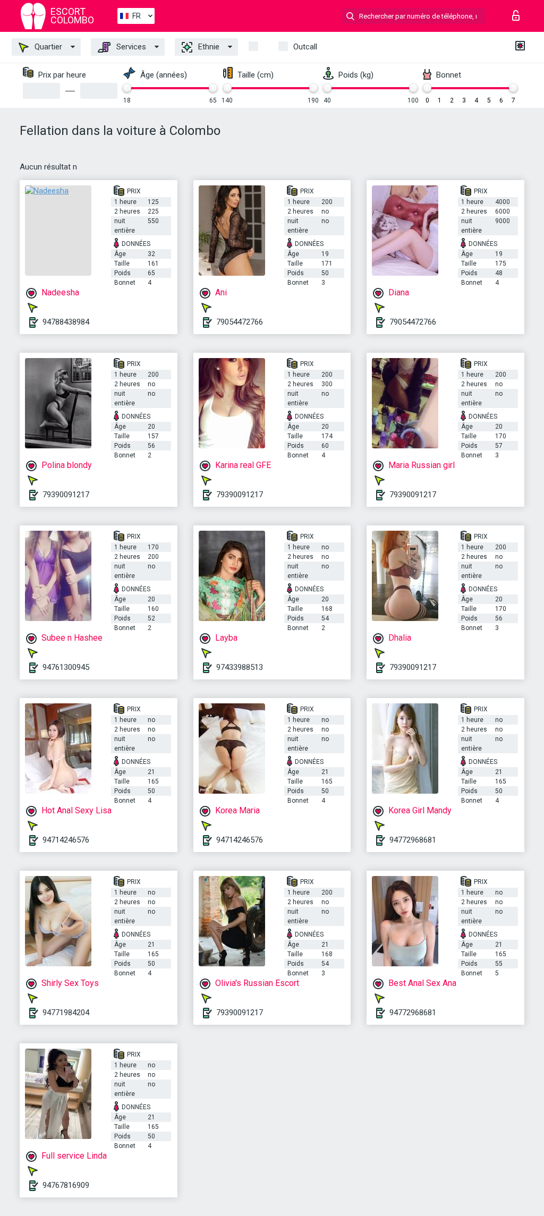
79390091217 (65, 494)
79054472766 (239, 322)
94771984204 (65, 1012)
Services (130, 47)
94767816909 (65, 1185)
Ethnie (207, 47)
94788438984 (65, 322)
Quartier (47, 47)
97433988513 (239, 667)
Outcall (305, 47)
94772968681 (412, 840)
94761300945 (65, 667)
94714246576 (65, 840)
